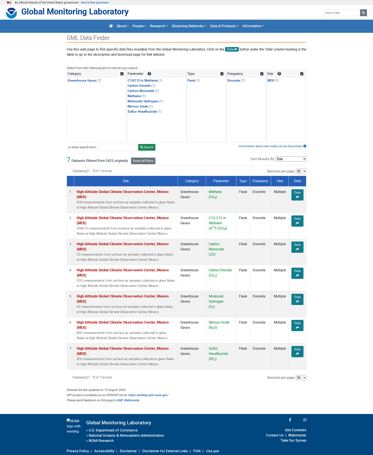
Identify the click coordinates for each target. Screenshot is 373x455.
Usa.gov (212, 451)
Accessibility (104, 451)
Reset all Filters (143, 161)
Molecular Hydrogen (143, 101)
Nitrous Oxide (138, 106)
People (138, 26)
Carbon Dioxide (139, 86)
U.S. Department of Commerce (113, 430)
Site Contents (295, 430)
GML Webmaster (128, 400)
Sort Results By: (263, 159)
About (121, 26)
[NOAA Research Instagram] (299, 420)
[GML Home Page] (111, 26)
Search (148, 147)
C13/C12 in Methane (143, 80)
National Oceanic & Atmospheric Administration (126, 435)
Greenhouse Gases (82, 80)
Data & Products (223, 26)
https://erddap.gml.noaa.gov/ (148, 395)
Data (297, 192)
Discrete (233, 80)
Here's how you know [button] (94, 2)
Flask (191, 80)
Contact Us (275, 435)
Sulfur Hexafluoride (142, 112)
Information (252, 26)
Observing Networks (188, 26)
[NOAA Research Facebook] (284, 420)
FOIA (197, 451)
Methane (134, 96)
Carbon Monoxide (141, 91)
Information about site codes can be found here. (271, 146)
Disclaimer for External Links (165, 451)
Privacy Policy (78, 451)
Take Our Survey (293, 440)
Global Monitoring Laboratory (75, 11)
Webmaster (297, 435)
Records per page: (281, 171)
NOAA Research (101, 441)
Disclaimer (128, 451)
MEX (270, 80)
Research (157, 26)
